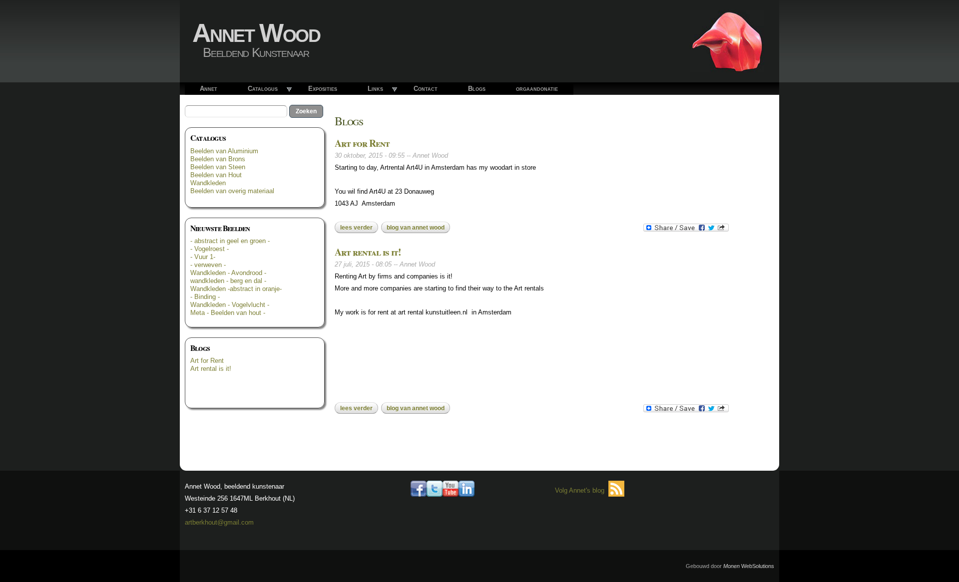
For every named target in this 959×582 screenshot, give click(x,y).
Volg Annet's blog (579, 490)
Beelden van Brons (217, 159)
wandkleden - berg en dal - (228, 281)
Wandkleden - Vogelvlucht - (229, 304)
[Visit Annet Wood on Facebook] (419, 490)
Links (375, 88)
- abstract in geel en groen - (230, 241)
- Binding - (205, 296)
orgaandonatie (537, 88)
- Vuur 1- (202, 257)
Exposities (322, 88)
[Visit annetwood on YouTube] (451, 490)
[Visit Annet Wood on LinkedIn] (467, 490)
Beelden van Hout (216, 175)
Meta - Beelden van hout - (227, 312)
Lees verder (359, 227)
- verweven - (208, 265)
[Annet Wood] (727, 66)
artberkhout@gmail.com (219, 522)
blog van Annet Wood (416, 227)
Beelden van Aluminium (224, 151)
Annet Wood (256, 32)
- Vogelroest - (209, 249)
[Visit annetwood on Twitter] (435, 490)
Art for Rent (207, 360)
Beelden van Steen (217, 167)
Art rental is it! (210, 368)
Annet (208, 88)
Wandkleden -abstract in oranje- (236, 288)
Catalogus (263, 88)
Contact (426, 88)
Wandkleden (208, 183)
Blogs (476, 88)
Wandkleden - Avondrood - (228, 273)
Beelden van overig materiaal (232, 191)
